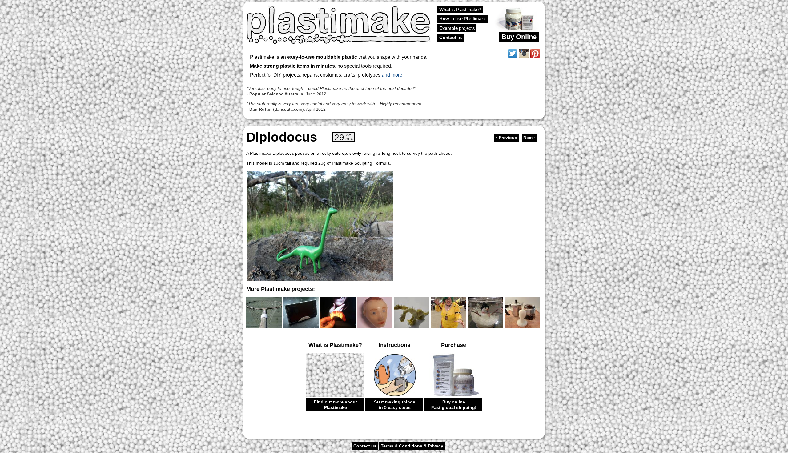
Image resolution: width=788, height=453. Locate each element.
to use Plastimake (462, 18)
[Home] (338, 24)
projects (457, 28)
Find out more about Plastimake (335, 404)
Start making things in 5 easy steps (394, 404)
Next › (529, 137)
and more (392, 75)
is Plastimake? (460, 9)
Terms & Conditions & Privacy (412, 445)
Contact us (364, 445)
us (450, 37)
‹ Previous (506, 137)
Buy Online (519, 37)
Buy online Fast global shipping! (453, 404)
